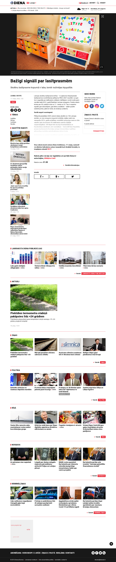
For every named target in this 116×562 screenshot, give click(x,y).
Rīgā (14, 408)
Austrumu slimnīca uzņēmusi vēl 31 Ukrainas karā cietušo (70, 354)
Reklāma (60, 553)
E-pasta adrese (89, 124)
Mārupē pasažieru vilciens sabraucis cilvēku (45, 354)
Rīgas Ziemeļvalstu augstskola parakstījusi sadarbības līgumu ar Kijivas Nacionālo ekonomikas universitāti (18, 230)
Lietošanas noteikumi (31, 559)
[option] (58, 45)
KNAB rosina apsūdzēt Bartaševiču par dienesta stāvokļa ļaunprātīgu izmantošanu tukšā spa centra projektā (68, 466)
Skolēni (12, 124)
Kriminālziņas (19, 484)
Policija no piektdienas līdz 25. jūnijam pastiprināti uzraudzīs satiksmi (45, 503)
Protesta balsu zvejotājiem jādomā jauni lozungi (45, 389)
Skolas (12, 120)
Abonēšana (15, 553)
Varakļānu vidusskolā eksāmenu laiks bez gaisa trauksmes (19, 208)
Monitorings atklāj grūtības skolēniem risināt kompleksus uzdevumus (20, 145)
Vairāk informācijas (72, 165)
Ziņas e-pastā (48, 553)
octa (28, 529)
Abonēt (92, 3)
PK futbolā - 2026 (33, 10)
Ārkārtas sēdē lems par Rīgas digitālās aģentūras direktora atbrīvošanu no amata (46, 427)
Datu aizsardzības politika (46, 559)
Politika (16, 370)
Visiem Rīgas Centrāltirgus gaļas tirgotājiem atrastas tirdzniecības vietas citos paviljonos (93, 428)
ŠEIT (49, 149)
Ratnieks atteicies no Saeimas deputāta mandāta (20, 389)
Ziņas (13, 102)
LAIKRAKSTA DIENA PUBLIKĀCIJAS (27, 248)
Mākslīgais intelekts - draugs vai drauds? (58, 8)
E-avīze (37, 553)
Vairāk (78, 273)
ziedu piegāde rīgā (16, 525)
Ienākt (103, 3)
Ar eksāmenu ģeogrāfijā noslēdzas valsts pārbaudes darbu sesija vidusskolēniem (18, 166)
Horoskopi (27, 553)
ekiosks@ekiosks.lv (100, 559)
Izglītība (13, 118)
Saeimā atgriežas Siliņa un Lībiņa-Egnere (93, 389)
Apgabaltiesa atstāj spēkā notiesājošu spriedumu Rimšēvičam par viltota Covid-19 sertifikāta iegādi (69, 504)
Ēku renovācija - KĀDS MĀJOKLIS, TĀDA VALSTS (31, 8)
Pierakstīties (98, 131)
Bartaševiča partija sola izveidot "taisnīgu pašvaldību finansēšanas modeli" (94, 464)
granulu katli (16, 536)
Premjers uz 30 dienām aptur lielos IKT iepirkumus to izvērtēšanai (70, 389)
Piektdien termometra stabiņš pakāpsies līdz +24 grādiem (28, 315)
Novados (16, 445)
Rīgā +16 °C (85, 9)
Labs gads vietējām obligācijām (17, 267)
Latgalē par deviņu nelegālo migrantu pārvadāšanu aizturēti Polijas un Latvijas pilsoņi (45, 465)
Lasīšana (13, 122)
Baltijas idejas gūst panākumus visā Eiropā (92, 354)
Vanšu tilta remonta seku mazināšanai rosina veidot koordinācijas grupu (20, 427)
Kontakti (70, 553)
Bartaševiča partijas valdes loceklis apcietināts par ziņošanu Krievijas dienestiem (92, 504)
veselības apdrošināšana (20, 532)
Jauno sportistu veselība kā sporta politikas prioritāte (19, 187)
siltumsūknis (26, 538)
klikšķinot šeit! (49, 158)
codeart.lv (64, 559)
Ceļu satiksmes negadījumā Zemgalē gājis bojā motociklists (21, 503)
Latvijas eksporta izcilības (19, 10)
